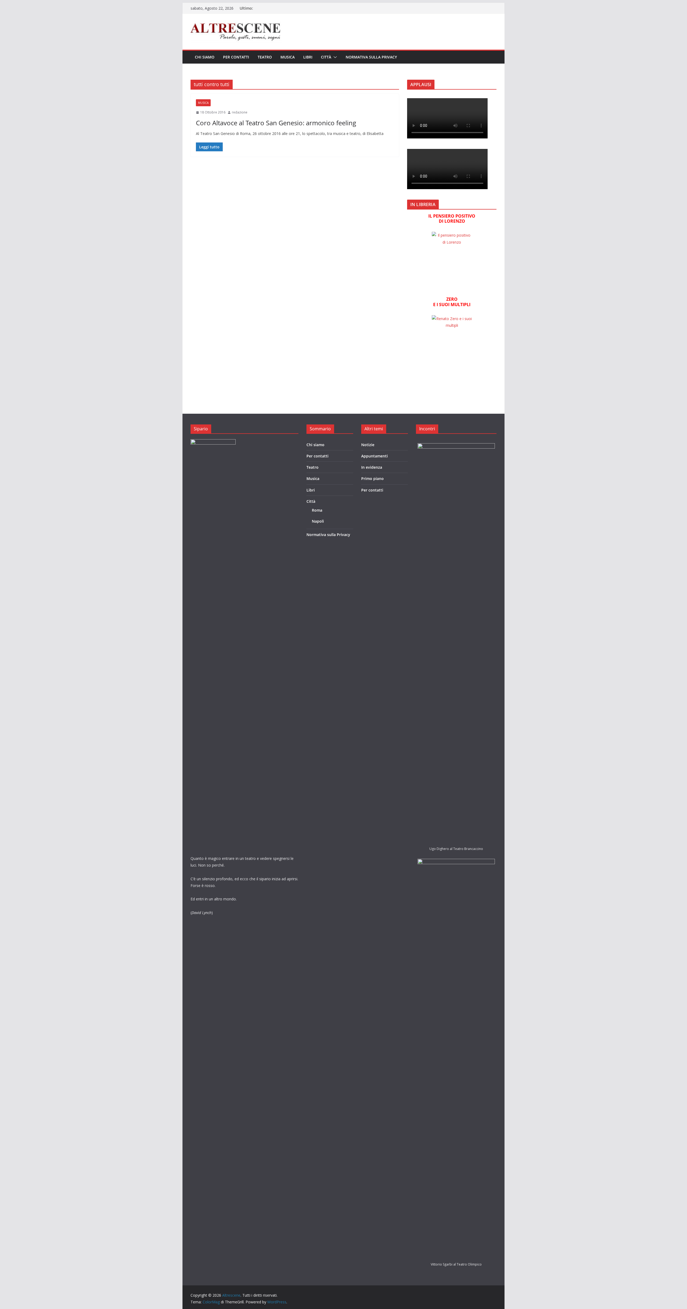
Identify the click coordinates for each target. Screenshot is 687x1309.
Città (326, 57)
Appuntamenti (374, 456)
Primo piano (372, 478)
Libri (307, 57)
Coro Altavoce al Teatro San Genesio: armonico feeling (276, 122)
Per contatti (236, 57)
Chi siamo (204, 57)
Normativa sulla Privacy (371, 57)
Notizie (367, 444)
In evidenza (371, 467)
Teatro (265, 57)
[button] (334, 57)
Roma (317, 510)
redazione (239, 112)
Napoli (318, 521)
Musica (287, 57)
